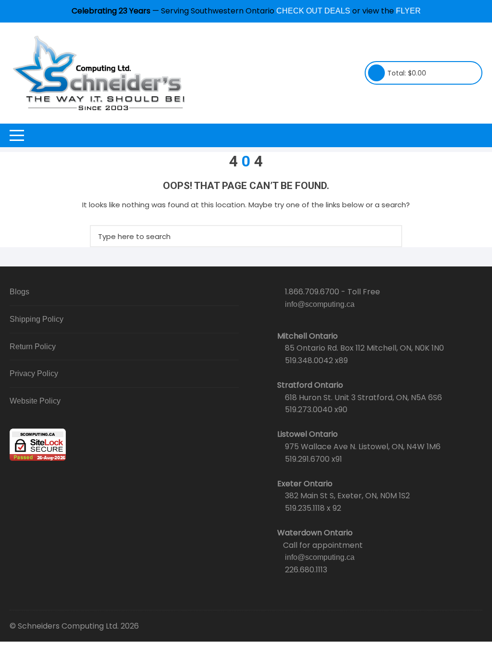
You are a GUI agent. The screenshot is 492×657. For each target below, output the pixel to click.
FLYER (408, 11)
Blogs (19, 292)
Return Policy (33, 346)
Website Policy (35, 401)
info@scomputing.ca (320, 304)
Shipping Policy (36, 319)
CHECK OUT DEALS (313, 11)
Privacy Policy (34, 373)
